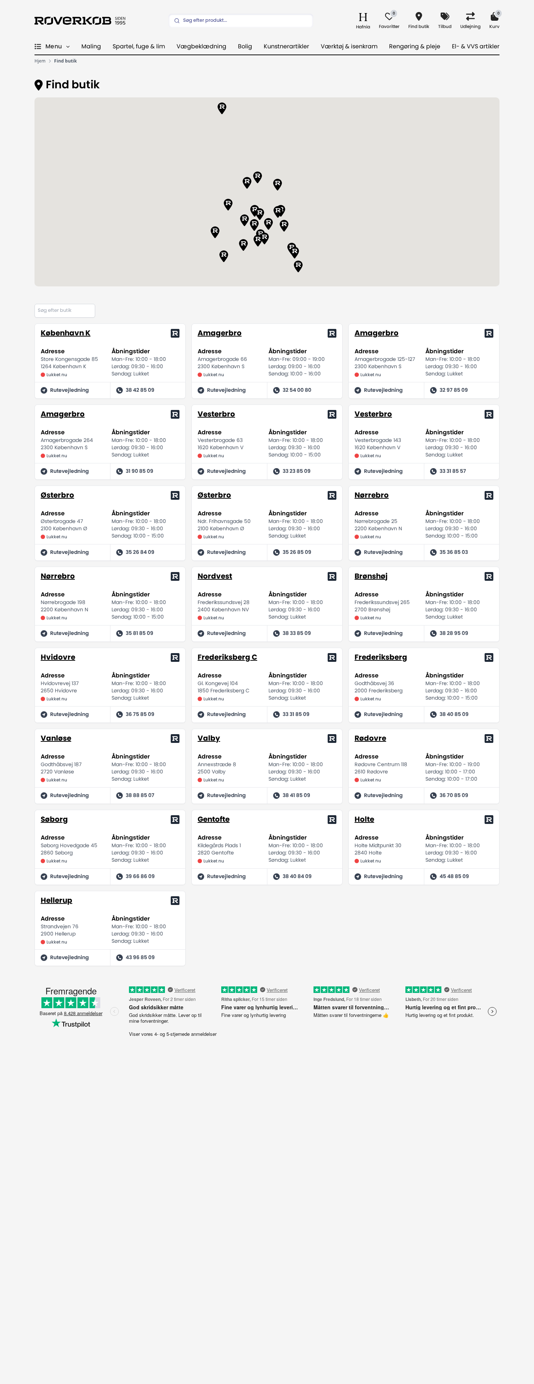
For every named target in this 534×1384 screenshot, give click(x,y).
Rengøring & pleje (414, 46)
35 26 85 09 (297, 552)
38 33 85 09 (297, 633)
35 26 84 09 (140, 552)
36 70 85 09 (454, 795)
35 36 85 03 (454, 552)
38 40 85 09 (454, 714)
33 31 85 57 (453, 471)
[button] (298, 266)
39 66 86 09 (140, 876)
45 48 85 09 (454, 876)
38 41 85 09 (296, 795)
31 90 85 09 (139, 471)
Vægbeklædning (201, 46)
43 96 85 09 (140, 957)
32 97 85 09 (454, 390)
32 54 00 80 (297, 390)
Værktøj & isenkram (349, 46)
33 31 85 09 (296, 714)
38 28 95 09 (454, 633)
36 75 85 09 (140, 714)
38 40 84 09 (297, 876)
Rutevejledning (69, 390)
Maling (91, 46)
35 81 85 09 (139, 633)
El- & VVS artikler (475, 46)
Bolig (245, 46)
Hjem (40, 61)
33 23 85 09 (297, 471)
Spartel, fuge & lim (139, 46)
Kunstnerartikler (286, 46)
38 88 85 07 (140, 795)
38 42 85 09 (140, 390)
